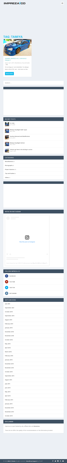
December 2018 (9, 331)
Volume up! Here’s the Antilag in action (21, 149)
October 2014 (9, 416)
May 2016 (7, 344)
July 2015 (7, 384)
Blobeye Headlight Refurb (17, 143)
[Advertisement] (33, 21)
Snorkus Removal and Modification (20, 136)
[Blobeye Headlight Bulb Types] (7, 131)
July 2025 (7, 304)
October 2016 (9, 340)
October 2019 (9, 311)
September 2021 (9, 308)
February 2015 (9, 400)
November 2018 (9, 335)
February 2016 (9, 355)
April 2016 (8, 348)
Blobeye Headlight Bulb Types (18, 130)
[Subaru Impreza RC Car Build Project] (17, 47)
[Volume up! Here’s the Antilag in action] (7, 151)
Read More (9, 73)
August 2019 (8, 320)
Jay (7, 63)
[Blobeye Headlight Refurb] (7, 144)
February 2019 (9, 324)
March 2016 (8, 351)
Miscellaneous (18, 63)
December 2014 (9, 408)
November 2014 (9, 412)
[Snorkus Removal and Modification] (7, 137)
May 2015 (7, 392)
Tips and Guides (26, 63)
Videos (7, 177)
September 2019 (9, 315)
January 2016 (8, 360)
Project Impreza (9, 169)
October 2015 (9, 371)
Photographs (8, 165)
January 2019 (8, 328)
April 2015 (8, 396)
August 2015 (8, 380)
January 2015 (8, 404)
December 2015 (9, 364)
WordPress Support (31, 461)
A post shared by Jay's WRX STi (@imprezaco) (18, 263)
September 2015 (9, 376)
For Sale (12, 123)
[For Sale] (7, 124)
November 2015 (9, 368)
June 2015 (7, 388)
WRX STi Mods (11, 461)
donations (37, 426)
